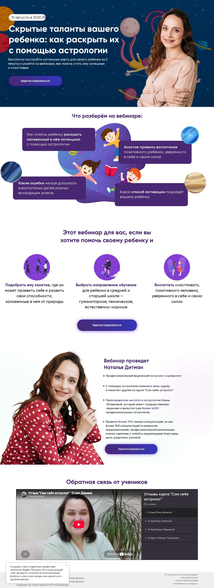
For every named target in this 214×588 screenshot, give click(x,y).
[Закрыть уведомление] (66, 565)
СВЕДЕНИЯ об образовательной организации (42, 585)
